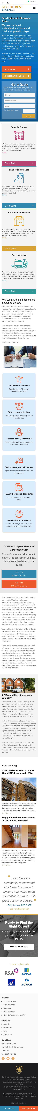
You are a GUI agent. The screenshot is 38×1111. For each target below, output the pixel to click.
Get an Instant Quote (19, 584)
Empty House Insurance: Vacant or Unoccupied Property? (18, 819)
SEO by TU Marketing (19, 1103)
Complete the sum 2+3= (11, 110)
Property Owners (10, 1001)
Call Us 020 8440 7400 (19, 574)
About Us (7, 1024)
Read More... (6, 813)
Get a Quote (10, 69)
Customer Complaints (19, 1096)
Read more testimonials (18, 909)
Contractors (8, 1008)
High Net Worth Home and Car (15, 1015)
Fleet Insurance (9, 1005)
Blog (5, 1031)
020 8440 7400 (10, 1054)
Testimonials (8, 1027)
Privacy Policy (23, 1094)
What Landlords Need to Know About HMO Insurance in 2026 (18, 772)
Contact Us (8, 1034)
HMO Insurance (9, 1012)
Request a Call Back (14, 76)
